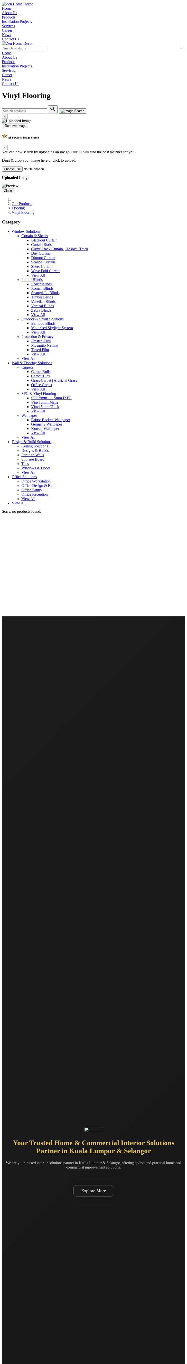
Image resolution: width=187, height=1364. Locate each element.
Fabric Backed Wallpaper (50, 420)
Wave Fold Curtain (45, 271)
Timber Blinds (42, 297)
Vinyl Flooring (23, 212)
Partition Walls (32, 455)
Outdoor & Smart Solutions (42, 319)
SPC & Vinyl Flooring (38, 393)
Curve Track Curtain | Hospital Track (59, 249)
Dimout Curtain (43, 258)
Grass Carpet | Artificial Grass (54, 380)
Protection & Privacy (37, 336)
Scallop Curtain (43, 262)
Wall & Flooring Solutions (32, 363)
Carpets (27, 367)
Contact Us (10, 39)
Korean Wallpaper (45, 429)
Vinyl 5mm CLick (45, 407)
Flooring (18, 208)
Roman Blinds (42, 288)
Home (6, 8)
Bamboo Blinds (43, 323)
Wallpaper (29, 415)
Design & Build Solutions (31, 442)
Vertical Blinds (42, 306)
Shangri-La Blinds (45, 293)
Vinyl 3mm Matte (44, 402)
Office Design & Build (38, 485)
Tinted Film (40, 350)
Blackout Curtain (44, 240)
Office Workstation (36, 481)
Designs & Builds (35, 450)
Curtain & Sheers (34, 236)
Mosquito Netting (44, 345)
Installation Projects (17, 21)
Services (8, 26)
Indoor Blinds (32, 280)
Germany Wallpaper (46, 424)
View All (38, 275)
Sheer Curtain (41, 266)
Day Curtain (40, 253)
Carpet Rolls (40, 372)
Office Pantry (31, 490)
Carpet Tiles (40, 376)
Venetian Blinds (43, 301)
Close (8, 191)
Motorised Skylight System (52, 328)
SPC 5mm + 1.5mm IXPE (51, 398)
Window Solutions (26, 231)
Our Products (22, 204)
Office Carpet (41, 385)
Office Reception (34, 494)
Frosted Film (41, 341)
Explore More (93, 1190)
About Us (9, 13)
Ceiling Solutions (34, 446)
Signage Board (32, 459)
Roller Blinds (41, 284)
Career (7, 30)
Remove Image (15, 126)
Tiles (25, 464)
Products (8, 17)
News (6, 35)
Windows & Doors (35, 468)
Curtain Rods (41, 244)
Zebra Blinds (41, 310)
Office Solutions (24, 477)
